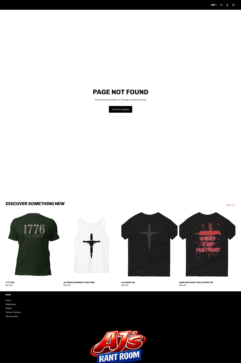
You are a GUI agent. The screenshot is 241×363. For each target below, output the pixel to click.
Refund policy (12, 316)
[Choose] (57, 275)
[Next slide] (173, 245)
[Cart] (233, 5)
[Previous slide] (125, 245)
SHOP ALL (230, 205)
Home (8, 300)
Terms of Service (13, 312)
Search (9, 308)
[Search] (221, 5)
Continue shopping (120, 109)
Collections (11, 304)
